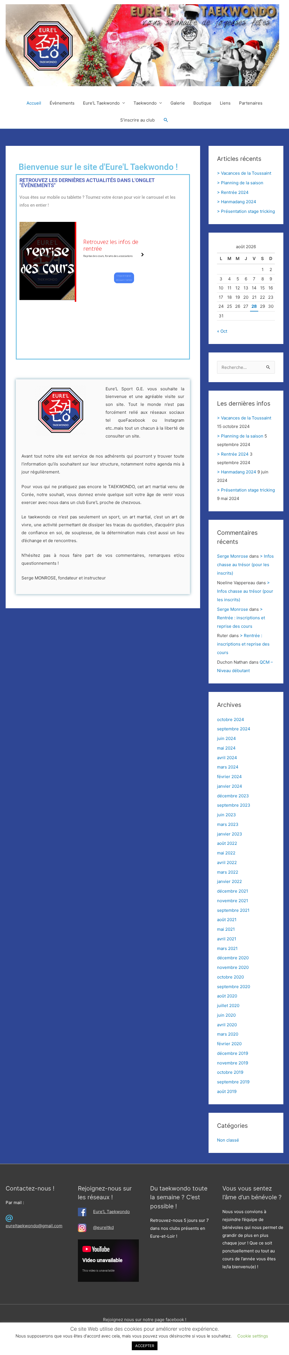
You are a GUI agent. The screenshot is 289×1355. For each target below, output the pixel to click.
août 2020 (227, 996)
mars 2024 (227, 767)
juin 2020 (226, 1015)
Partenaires (250, 103)
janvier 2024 (229, 786)
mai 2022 (226, 853)
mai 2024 (226, 748)
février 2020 (229, 1043)
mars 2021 (227, 948)
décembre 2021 (232, 891)
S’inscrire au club (137, 120)
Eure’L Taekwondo (101, 103)
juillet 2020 (228, 1005)
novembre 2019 (232, 1063)
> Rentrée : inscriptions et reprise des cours (241, 618)
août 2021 (227, 919)
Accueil (34, 103)
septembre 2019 (233, 1082)
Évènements (62, 103)
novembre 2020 (233, 967)
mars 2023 (227, 824)
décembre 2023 (233, 795)
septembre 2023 (233, 805)
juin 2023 (226, 814)
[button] (166, 120)
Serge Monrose (232, 556)
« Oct (222, 331)
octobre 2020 (230, 977)
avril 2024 (227, 757)
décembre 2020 (233, 957)
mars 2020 (227, 1034)
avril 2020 (227, 1024)
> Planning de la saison (240, 182)
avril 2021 (226, 938)
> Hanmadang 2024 (236, 201)
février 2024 (229, 776)
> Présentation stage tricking (246, 211)
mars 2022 (227, 872)
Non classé (228, 1140)
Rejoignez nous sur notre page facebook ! (144, 1319)
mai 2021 (226, 929)
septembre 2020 (233, 986)
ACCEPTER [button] (144, 1345)
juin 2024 (226, 738)
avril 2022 (227, 862)
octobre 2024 (230, 719)
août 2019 (227, 1091)
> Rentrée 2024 (233, 192)
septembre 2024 (233, 728)
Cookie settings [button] (252, 1336)
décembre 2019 (232, 1053)
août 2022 (227, 843)
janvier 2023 (229, 834)
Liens (225, 103)
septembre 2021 (233, 910)
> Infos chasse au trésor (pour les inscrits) (245, 564)
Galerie (177, 103)
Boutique (202, 103)
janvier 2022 (229, 881)
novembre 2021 (232, 900)
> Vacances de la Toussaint (244, 173)
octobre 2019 (230, 1072)
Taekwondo (145, 103)
